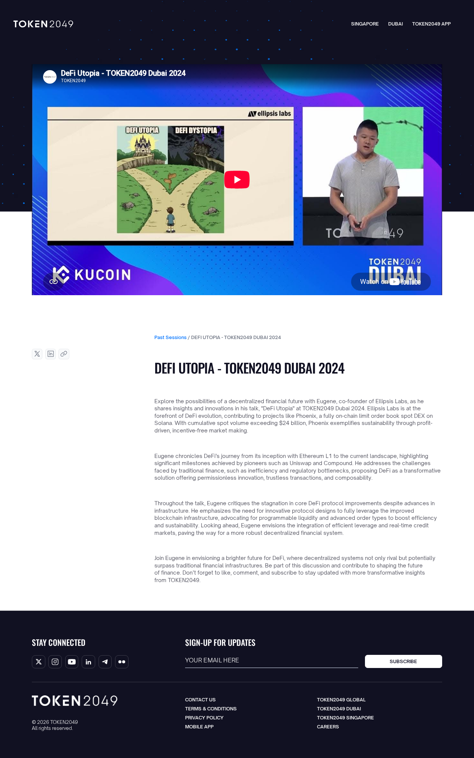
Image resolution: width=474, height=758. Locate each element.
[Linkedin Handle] (88, 662)
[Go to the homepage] (74, 700)
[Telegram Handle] (105, 662)
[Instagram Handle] (55, 662)
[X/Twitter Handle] (38, 662)
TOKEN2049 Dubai (339, 708)
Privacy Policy (204, 717)
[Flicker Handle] (122, 662)
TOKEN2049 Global (341, 699)
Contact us (200, 699)
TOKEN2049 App (431, 24)
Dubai (395, 24)
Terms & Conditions (211, 708)
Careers (328, 726)
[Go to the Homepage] (43, 24)
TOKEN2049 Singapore (345, 717)
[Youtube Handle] (72, 662)
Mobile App (199, 726)
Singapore (365, 24)
